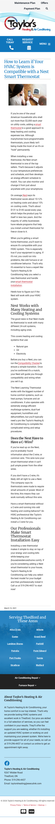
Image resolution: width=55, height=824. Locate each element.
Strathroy (15, 665)
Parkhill (40, 643)
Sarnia (40, 658)
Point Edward (39, 651)
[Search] (47, 8)
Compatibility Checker (29, 363)
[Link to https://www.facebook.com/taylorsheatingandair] (6, 763)
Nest (25, 195)
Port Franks (15, 658)
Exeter (15, 636)
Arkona (39, 629)
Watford (40, 665)
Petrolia (15, 651)
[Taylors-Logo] (27, 15)
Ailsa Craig (15, 629)
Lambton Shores (15, 643)
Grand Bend (39, 636)
